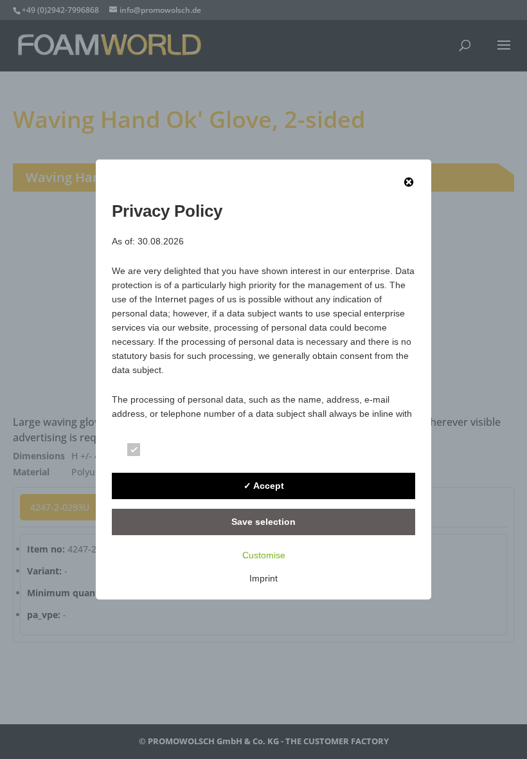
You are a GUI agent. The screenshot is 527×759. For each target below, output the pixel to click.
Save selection (263, 522)
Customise (263, 555)
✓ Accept (264, 485)
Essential (169, 451)
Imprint (263, 578)
